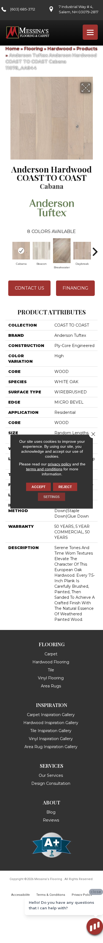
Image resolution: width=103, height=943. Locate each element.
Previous (8, 249)
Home (12, 48)
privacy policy (59, 464)
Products (87, 48)
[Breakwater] (62, 250)
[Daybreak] (82, 250)
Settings (51, 497)
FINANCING (75, 288)
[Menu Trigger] (90, 32)
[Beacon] (41, 250)
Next (95, 249)
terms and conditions (44, 469)
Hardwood (60, 48)
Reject (65, 487)
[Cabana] (21, 250)
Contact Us (29, 288)
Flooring (33, 48)
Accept (38, 487)
